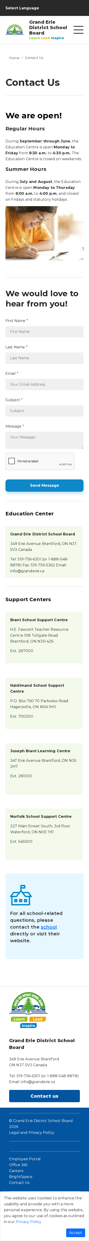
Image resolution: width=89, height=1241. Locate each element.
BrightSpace (20, 1177)
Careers (16, 1171)
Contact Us (19, 1182)
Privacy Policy (28, 1222)
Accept (75, 1233)
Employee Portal (25, 1159)
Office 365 (18, 1165)
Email (10, 373)
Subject (12, 400)
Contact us (45, 1096)
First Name (15, 321)
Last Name (15, 347)
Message (13, 426)
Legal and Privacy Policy (31, 1132)
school (49, 927)
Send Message (44, 485)
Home (14, 58)
